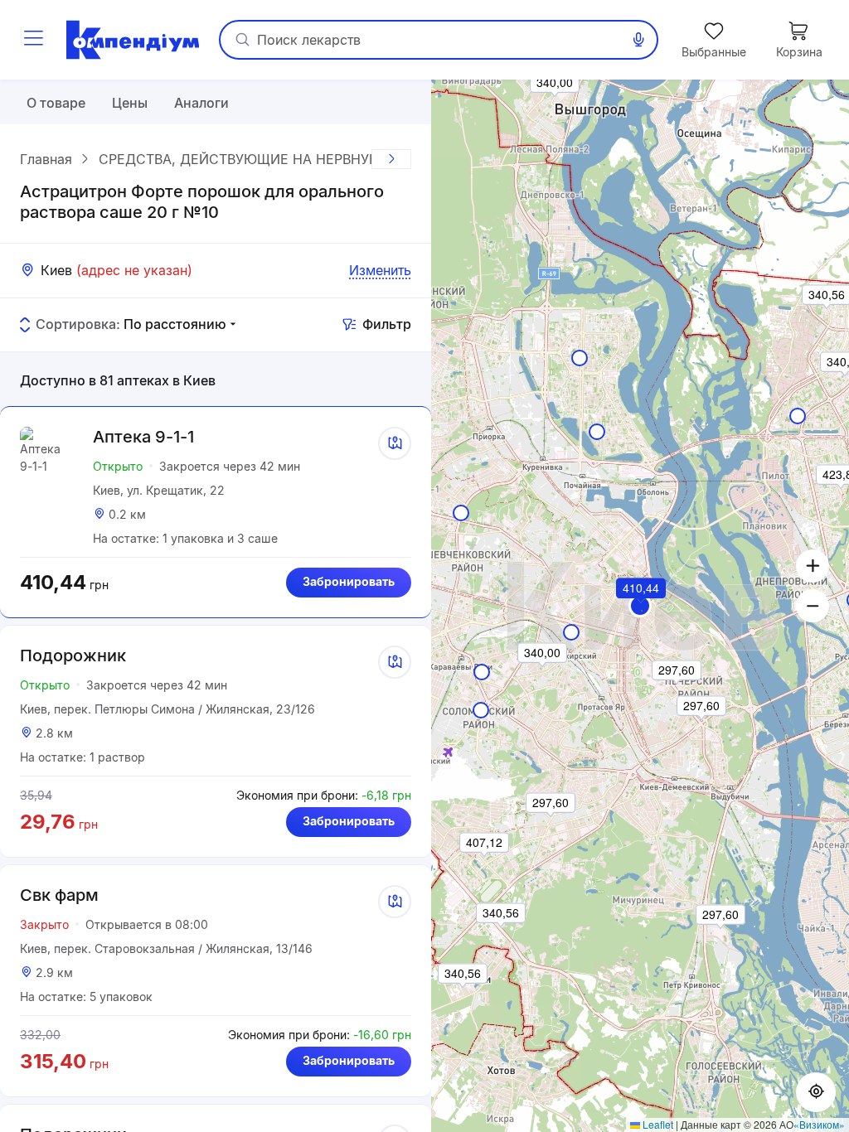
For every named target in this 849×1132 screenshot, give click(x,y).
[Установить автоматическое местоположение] (816, 1092)
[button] (640, 605)
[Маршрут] (394, 443)
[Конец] (391, 159)
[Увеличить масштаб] (812, 566)
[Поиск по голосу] (638, 39)
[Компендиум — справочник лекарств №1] (132, 40)
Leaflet (656, 1124)
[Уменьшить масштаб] (812, 605)
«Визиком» (819, 1124)
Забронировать (349, 581)
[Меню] (33, 40)
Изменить (380, 270)
